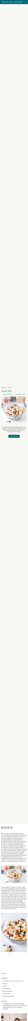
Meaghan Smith (8, 394)
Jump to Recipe (14, 436)
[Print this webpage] (11, 828)
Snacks (10, 387)
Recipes (4, 387)
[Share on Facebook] (2, 828)
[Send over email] (8, 828)
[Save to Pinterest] (5, 828)
